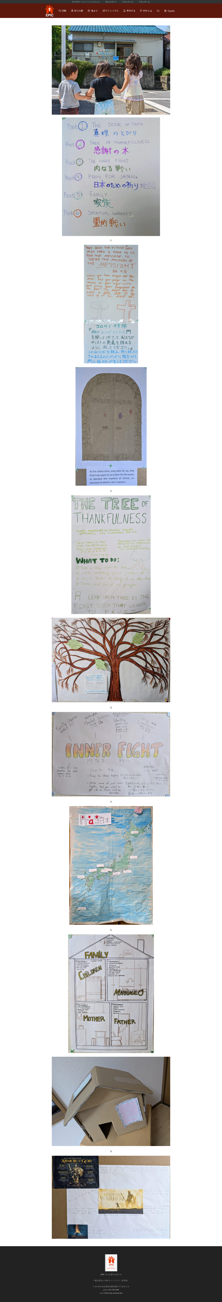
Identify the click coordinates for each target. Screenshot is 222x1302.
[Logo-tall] (49, 11)
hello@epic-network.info (113, 1293)
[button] (85, 10)
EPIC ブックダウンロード (111, 1274)
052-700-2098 (114, 1289)
